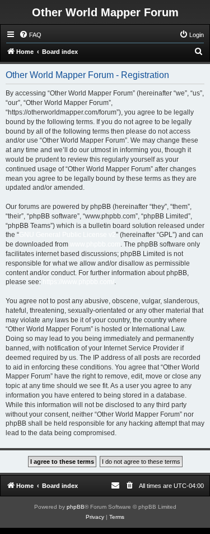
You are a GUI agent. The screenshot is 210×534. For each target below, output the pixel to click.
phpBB (76, 507)
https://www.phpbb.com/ (78, 282)
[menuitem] (30, 35)
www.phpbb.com (95, 244)
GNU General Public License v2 (67, 235)
